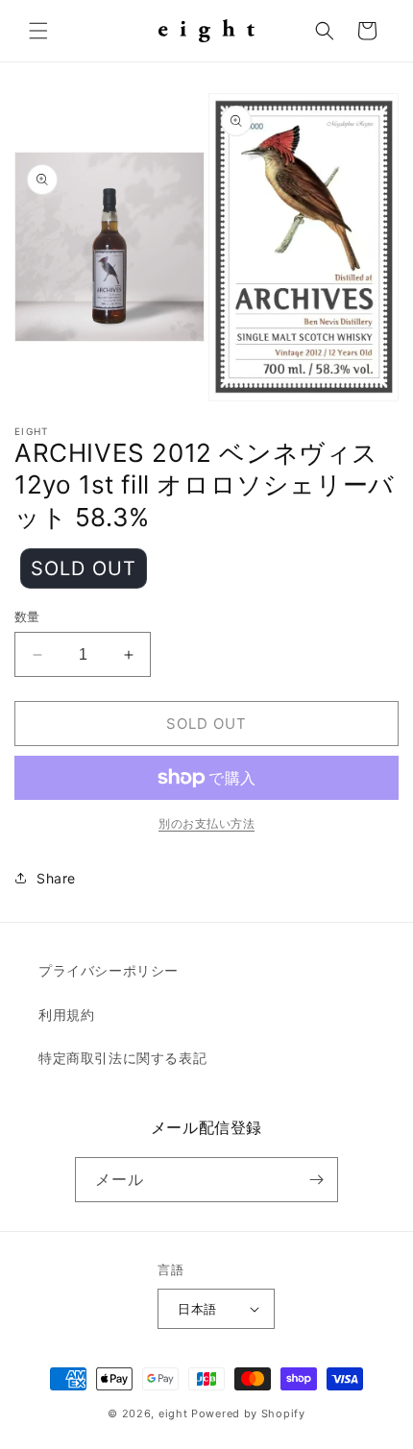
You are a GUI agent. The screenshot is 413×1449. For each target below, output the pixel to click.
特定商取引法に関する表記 (122, 1058)
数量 (27, 616)
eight (173, 1413)
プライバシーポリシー (108, 970)
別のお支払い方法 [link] (206, 823)
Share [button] (56, 878)
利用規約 (66, 1014)
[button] (38, 31)
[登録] (316, 1179)
